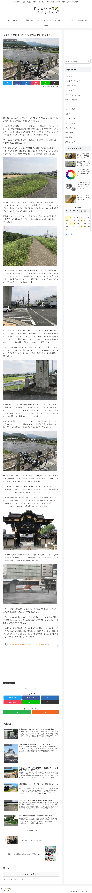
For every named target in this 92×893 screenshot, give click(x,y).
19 (74, 223)
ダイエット (69, 132)
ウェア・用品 (70, 109)
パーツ (67, 104)
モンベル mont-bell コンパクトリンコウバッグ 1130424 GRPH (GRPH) (29, 644)
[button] (89, 61)
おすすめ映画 (72, 85)
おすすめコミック (73, 81)
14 (81, 220)
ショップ (70, 90)
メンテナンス (70, 123)
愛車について (70, 142)
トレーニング (70, 118)
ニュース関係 (70, 128)
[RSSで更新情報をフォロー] (45, 712)
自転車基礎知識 (71, 99)
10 (67, 220)
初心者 (67, 113)
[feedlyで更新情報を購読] (17, 712)
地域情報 (68, 137)
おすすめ (68, 76)
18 (70, 223)
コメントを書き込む (31, 874)
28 (81, 226)
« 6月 (67, 234)
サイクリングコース (10, 683)
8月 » (72, 234)
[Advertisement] (31, 101)
